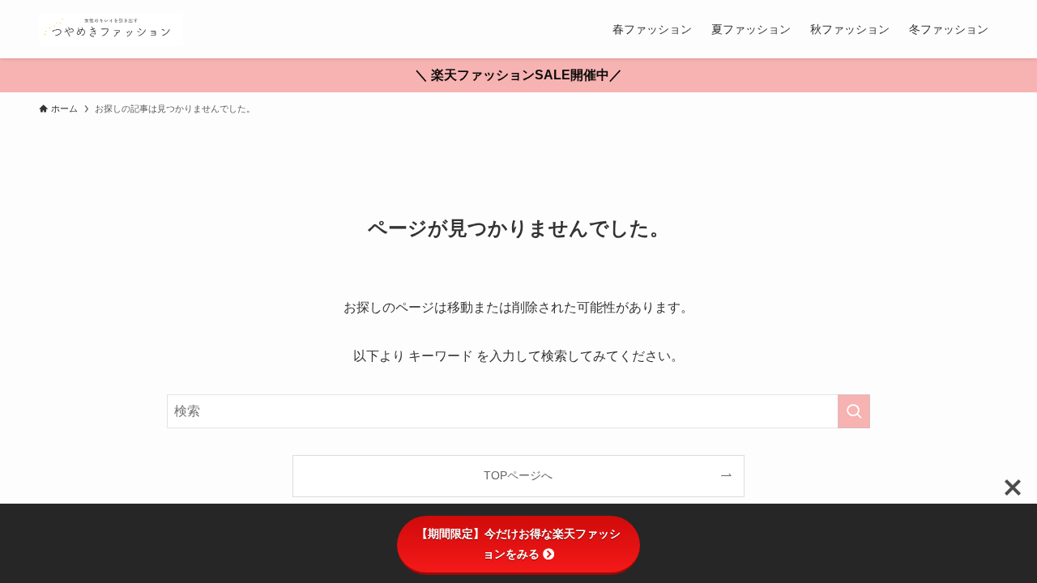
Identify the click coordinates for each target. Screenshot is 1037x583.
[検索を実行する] (854, 411)
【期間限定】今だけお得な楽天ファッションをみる (518, 543)
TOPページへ (518, 475)
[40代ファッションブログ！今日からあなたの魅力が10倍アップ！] (111, 29)
